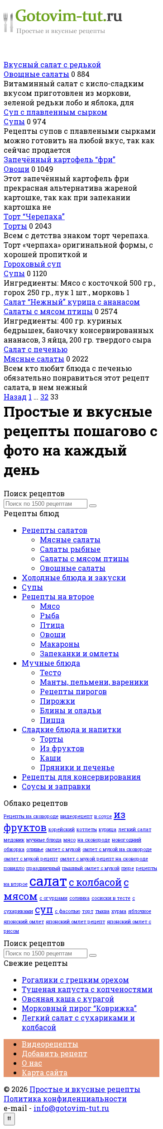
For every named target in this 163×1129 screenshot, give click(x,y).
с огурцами (53, 898)
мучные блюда (44, 840)
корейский (61, 829)
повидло (14, 868)
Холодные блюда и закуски (74, 577)
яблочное (139, 911)
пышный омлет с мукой (91, 868)
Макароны (60, 644)
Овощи (16, 169)
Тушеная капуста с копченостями (87, 989)
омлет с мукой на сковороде (117, 849)
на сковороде (93, 840)
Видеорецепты (50, 1044)
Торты (15, 226)
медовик (14, 840)
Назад (15, 396)
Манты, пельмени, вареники (94, 682)
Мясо (50, 606)
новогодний (126, 840)
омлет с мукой (63, 849)
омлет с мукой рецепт (31, 859)
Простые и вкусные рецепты (84, 1089)
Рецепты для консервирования (81, 776)
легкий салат (134, 829)
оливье (34, 849)
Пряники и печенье (77, 767)
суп (44, 909)
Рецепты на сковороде (31, 816)
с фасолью (67, 911)
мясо (69, 840)
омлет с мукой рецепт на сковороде (104, 859)
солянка (79, 898)
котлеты (87, 829)
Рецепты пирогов (73, 691)
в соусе (103, 816)
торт (87, 911)
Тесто (50, 672)
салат (48, 880)
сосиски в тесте (110, 898)
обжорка (14, 849)
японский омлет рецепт (75, 921)
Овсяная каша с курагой (68, 998)
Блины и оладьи (70, 710)
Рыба (49, 615)
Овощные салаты (36, 74)
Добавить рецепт (54, 1053)
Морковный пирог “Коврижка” (79, 1008)
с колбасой (95, 882)
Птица (52, 625)
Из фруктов (62, 748)
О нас (32, 1063)
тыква (102, 911)
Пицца (52, 719)
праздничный (43, 868)
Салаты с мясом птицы (48, 311)
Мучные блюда (51, 663)
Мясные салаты (34, 358)
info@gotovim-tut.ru (71, 1108)
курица (107, 829)
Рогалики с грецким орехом (75, 979)
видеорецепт (76, 816)
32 (44, 396)
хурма (118, 911)
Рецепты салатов (54, 530)
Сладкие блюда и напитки (71, 729)
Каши (50, 757)
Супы (14, 121)
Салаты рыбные (70, 549)
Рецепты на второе (58, 596)
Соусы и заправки (56, 786)
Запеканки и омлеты (79, 653)
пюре (127, 868)
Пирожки (57, 701)
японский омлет (24, 921)
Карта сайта (44, 1072)
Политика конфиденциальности (65, 1098)
